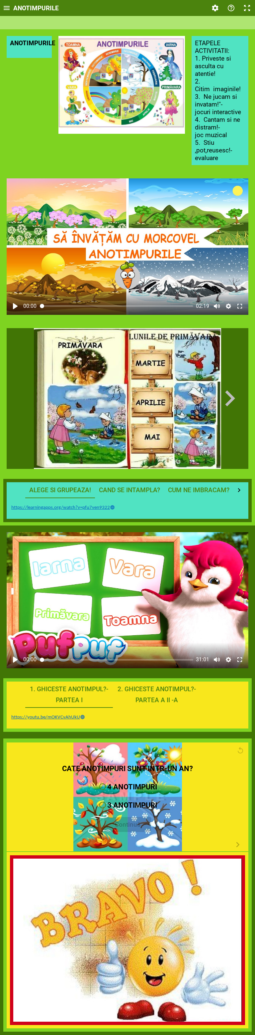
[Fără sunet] (217, 306)
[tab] (60, 490)
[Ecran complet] (247, 8)
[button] (127, 787)
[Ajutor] (231, 8)
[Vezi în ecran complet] (239, 306)
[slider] (117, 306)
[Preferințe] (215, 8)
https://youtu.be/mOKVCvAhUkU (45, 717)
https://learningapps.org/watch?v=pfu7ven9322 (60, 507)
